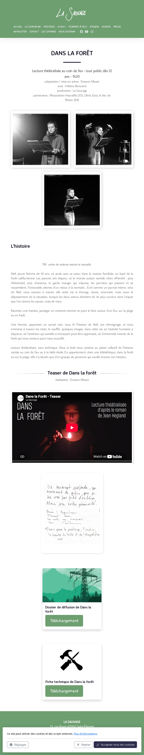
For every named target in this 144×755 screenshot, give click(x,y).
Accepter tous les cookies (118, 745)
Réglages (20, 745)
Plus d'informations (85, 733)
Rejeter (86, 745)
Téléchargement (64, 620)
